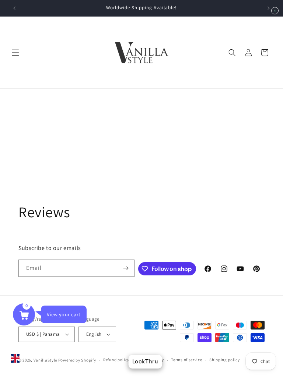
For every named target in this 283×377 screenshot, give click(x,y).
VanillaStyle (45, 360)
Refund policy (116, 359)
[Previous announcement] (14, 8)
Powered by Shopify (77, 360)
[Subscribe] (126, 268)
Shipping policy (224, 359)
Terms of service (186, 359)
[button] (15, 53)
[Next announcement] (269, 8)
